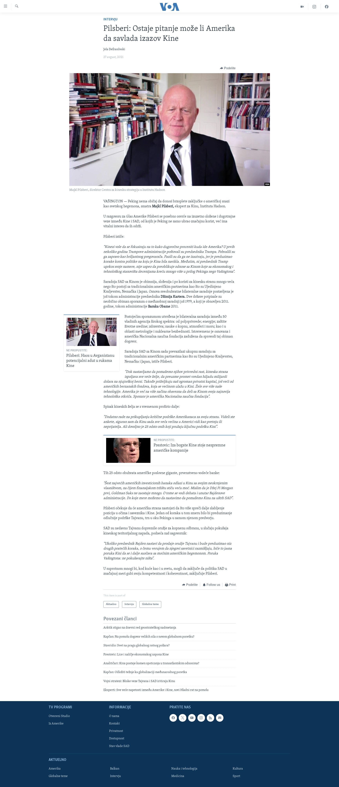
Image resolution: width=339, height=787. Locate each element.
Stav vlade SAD (119, 746)
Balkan (114, 768)
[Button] (228, 68)
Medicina (177, 776)
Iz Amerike (56, 723)
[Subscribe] (219, 718)
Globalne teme (58, 776)
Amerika (55, 768)
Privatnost (116, 731)
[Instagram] (314, 7)
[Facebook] (327, 7)
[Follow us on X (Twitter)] (182, 718)
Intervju (110, 19)
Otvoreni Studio (59, 716)
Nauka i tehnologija (184, 768)
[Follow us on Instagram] (201, 718)
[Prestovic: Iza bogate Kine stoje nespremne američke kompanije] (128, 450)
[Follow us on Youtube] (192, 718)
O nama (114, 716)
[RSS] (210, 718)
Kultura (238, 768)
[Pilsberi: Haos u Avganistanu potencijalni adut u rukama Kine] (91, 332)
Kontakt (114, 723)
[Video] (302, 7)
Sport (236, 776)
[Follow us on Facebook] (173, 718)
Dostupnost (116, 738)
